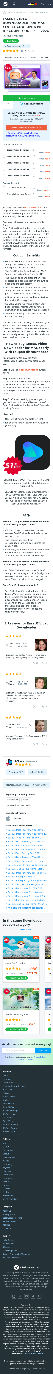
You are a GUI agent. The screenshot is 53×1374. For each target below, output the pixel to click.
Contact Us (8, 1228)
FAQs (33, 57)
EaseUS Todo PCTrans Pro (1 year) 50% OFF (27, 884)
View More (25, 929)
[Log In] (49, 4)
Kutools (6, 1143)
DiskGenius (8, 1117)
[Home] (5, 12)
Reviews (44, 57)
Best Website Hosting (12, 1218)
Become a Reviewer (11, 1257)
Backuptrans (8, 1178)
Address (6, 1225)
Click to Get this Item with (26, 127)
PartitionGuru (9, 1103)
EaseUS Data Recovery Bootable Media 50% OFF (27, 872)
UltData (6, 1093)
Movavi (6, 1146)
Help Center (8, 1240)
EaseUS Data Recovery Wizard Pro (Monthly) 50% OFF (27, 857)
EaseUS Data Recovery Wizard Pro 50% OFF (27, 841)
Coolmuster (8, 1082)
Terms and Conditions (26, 1059)
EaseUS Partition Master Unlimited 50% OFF (27, 900)
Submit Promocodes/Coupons (16, 1254)
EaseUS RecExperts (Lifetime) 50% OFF (27, 880)
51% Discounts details (15, 57)
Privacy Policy (39, 1057)
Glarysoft (7, 1171)
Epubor (6, 1192)
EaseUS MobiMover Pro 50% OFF (25, 888)
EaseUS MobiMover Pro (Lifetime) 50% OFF (27, 892)
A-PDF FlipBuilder (10, 1199)
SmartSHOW (8, 1107)
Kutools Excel (9, 1096)
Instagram (14, 1296)
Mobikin (6, 1188)
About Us (7, 1211)
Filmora (6, 1075)
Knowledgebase (10, 1250)
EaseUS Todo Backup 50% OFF (23, 853)
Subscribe (42, 1050)
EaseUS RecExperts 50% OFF (22, 876)
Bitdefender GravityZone (14, 1086)
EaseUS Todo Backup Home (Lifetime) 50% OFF (27, 868)
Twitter (33, 1296)
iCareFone (7, 1089)
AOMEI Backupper (11, 1110)
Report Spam (9, 1243)
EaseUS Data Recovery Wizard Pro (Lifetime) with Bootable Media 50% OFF (27, 829)
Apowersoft (8, 1195)
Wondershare (9, 1157)
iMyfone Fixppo (10, 1128)
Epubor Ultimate (10, 1124)
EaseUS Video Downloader (19, 805)
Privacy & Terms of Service (33, 1353)
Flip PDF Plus (8, 1121)
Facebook (20, 1296)
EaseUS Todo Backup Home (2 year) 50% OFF (27, 903)
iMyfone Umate (10, 1114)
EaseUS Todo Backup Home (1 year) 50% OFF (27, 861)
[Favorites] (42, 4)
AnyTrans (7, 1100)
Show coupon (28, 98)
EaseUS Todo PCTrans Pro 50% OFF (26, 837)
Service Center (9, 1221)
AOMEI (6, 1160)
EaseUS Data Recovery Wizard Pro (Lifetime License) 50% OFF (27, 833)
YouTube (26, 1296)
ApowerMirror (9, 1131)
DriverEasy (7, 1079)
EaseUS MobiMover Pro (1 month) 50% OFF (27, 896)
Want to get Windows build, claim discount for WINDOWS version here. (23, 134)
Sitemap (6, 1247)
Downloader (12, 799)
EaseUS (26, 799)
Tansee (6, 1185)
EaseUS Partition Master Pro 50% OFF (27, 845)
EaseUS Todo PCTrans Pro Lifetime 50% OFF (27, 864)
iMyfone (6, 1167)
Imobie (6, 1181)
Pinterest (39, 1296)
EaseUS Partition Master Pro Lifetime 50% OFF (27, 849)
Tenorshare (8, 1150)
